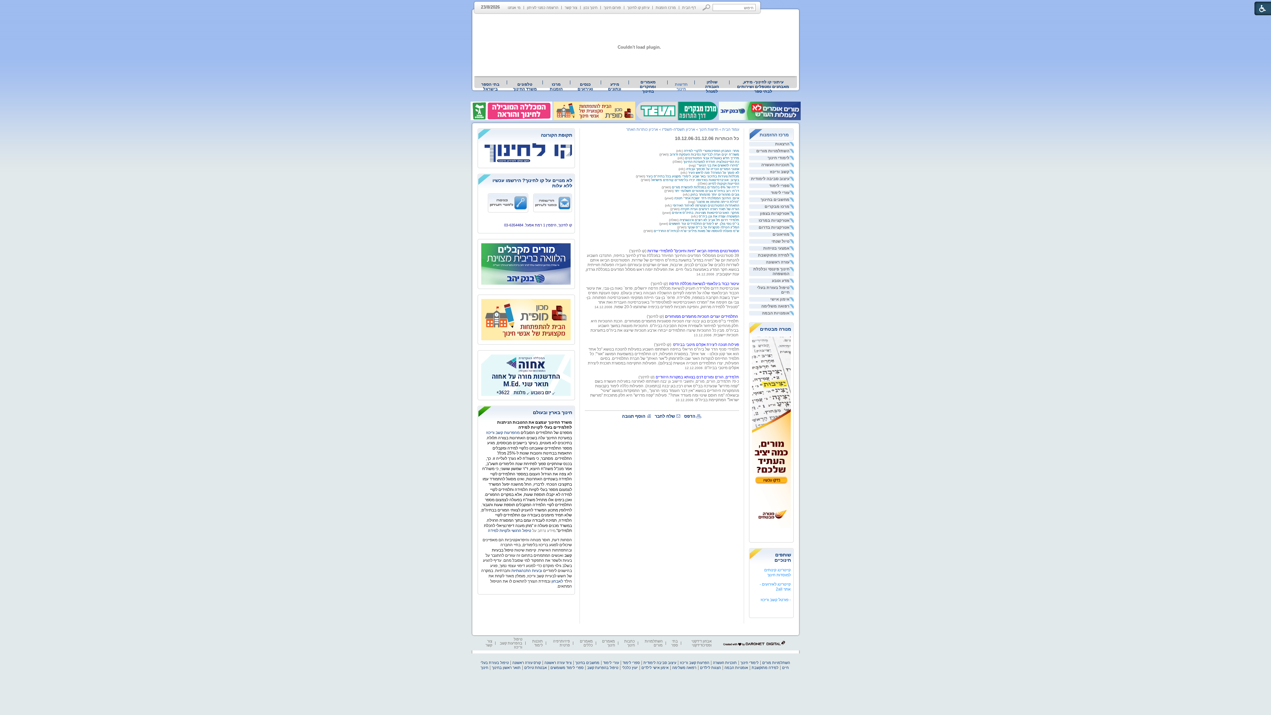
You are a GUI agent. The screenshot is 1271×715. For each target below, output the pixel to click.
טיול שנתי (780, 241)
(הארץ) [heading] (664, 154)
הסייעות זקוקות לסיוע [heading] (723, 183)
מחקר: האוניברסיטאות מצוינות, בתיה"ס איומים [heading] (705, 213)
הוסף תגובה (633, 416)
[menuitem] (763, 87)
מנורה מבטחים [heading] (775, 329)
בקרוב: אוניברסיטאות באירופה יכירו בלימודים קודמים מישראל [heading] (695, 180)
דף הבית (689, 8)
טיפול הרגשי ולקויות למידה (509, 530)
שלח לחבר (665, 416)
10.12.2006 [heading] (684, 400)
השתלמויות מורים (772, 151)
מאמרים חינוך (608, 643)
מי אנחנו (514, 8)
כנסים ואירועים (585, 86)
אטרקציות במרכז (774, 220)
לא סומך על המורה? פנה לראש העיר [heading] (713, 172)
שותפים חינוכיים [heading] (783, 557)
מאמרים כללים (586, 643)
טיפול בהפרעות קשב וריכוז (511, 643)
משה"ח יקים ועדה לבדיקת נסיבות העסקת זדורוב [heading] (704, 154)
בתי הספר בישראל (490, 86)
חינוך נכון (590, 8)
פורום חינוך (612, 8)
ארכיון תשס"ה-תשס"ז (678, 129)
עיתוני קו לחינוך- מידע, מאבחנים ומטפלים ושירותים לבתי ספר (763, 87)
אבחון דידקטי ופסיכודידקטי (701, 643)
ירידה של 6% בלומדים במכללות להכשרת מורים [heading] (705, 187)
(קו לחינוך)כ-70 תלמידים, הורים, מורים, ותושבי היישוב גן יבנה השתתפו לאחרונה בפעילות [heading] (678, 379)
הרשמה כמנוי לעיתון (542, 8)
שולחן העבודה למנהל (712, 87)
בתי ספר (674, 643)
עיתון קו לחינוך (638, 8)
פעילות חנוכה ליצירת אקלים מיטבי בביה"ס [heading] (706, 345)
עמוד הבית (730, 129)
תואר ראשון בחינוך (506, 668)
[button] (706, 7)
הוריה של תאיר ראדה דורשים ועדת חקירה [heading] (710, 209)
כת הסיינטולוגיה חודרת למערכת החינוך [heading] (711, 162)
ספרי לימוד (779, 185)
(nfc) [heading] (680, 151)
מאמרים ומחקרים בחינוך (648, 87)
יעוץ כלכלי (630, 668)
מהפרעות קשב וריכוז (503, 432)
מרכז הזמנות (666, 8)
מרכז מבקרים (777, 206)
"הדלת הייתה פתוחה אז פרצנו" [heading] (717, 202)
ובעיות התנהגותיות (526, 570)
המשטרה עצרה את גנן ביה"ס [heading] (719, 216)
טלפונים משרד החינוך (525, 86)
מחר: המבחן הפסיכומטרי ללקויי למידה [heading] (711, 151)
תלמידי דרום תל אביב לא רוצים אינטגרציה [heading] (709, 220)
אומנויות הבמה (775, 313)
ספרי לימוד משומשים (567, 668)
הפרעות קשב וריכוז (694, 663)
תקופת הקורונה (556, 135)
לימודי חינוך (778, 158)
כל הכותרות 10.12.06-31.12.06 (707, 138)
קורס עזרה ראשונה (526, 663)
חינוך (484, 668)
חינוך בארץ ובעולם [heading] (552, 412)
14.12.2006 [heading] (705, 274)
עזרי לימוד (780, 192)
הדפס (689, 416)
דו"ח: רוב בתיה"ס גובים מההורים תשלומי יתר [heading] (707, 191)
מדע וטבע (780, 280)
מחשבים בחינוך (775, 199)
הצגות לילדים (710, 668)
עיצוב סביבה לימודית (770, 178)
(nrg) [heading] (691, 202)
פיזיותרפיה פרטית (561, 643)
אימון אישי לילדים (655, 668)
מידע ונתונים (614, 86)
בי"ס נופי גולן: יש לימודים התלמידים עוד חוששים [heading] (704, 223)
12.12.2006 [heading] (694, 368)
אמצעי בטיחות (776, 248)
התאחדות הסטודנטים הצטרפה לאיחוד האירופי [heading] (706, 205)
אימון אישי (779, 299)
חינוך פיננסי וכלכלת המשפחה (771, 271)
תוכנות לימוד (537, 643)
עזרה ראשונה (777, 262)
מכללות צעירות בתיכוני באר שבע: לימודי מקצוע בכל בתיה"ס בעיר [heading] (692, 176)
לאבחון (557, 581)
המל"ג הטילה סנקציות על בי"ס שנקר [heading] (713, 227)
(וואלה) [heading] (678, 162)
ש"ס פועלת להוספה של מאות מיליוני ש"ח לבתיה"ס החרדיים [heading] (696, 231)
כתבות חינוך (629, 643)
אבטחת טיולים (535, 668)
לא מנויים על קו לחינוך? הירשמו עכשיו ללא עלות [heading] (532, 183)
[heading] (662, 276)
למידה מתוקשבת (773, 255)
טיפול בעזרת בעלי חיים (773, 290)
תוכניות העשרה (775, 165)
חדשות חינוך (681, 86)
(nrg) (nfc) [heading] (709, 167)
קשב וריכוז (779, 171)
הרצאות (782, 144)
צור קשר (571, 8)
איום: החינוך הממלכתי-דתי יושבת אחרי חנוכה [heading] (706, 198)
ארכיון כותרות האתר (642, 129)
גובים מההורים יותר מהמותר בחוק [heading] (714, 194)
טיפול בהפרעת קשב (602, 668)
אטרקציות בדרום (774, 227)
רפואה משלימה (775, 306)
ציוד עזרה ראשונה (558, 663)
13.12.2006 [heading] (703, 335)
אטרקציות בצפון (774, 213)
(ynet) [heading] (669, 198)
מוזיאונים (781, 234)
